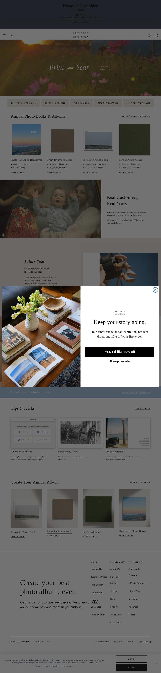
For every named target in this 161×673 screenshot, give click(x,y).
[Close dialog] (155, 289)
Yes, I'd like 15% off (120, 352)
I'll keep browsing (119, 361)
